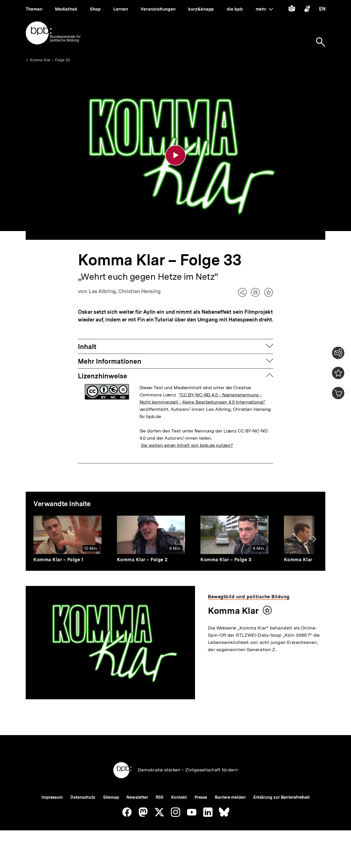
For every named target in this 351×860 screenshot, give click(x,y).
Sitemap (111, 797)
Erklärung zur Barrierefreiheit (281, 797)
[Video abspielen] (175, 155)
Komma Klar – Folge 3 (225, 559)
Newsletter (137, 797)
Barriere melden (230, 797)
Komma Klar (233, 610)
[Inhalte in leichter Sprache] (292, 9)
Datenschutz (82, 797)
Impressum (52, 797)
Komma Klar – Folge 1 (58, 559)
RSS (160, 797)
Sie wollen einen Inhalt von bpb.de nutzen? (187, 445)
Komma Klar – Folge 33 (50, 60)
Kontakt (179, 797)
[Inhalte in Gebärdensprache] (307, 9)
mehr (264, 9)
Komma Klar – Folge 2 (142, 559)
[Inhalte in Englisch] (322, 9)
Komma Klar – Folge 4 (309, 559)
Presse (201, 797)
